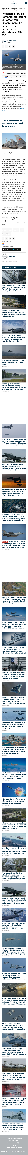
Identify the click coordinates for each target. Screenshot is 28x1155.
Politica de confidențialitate (14, 1138)
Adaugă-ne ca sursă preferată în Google (15, 73)
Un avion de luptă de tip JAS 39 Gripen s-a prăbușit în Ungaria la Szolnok (13, 362)
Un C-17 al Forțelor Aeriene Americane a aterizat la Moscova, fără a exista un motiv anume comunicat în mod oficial (13, 338)
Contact (14, 1145)
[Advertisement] (14, 408)
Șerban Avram (12, 40)
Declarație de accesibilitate (14, 1147)
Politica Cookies (14, 1140)
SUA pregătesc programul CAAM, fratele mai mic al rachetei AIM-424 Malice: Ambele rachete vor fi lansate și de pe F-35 (14, 288)
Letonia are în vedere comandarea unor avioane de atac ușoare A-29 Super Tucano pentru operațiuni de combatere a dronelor (14, 825)
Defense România (5, 8)
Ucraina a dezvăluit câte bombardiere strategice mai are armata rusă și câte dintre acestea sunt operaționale (14, 313)
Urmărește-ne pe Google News (15, 77)
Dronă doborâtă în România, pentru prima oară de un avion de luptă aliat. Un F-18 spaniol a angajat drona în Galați (14, 725)
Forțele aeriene (14, 8)
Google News (8, 244)
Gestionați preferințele (14, 1143)
